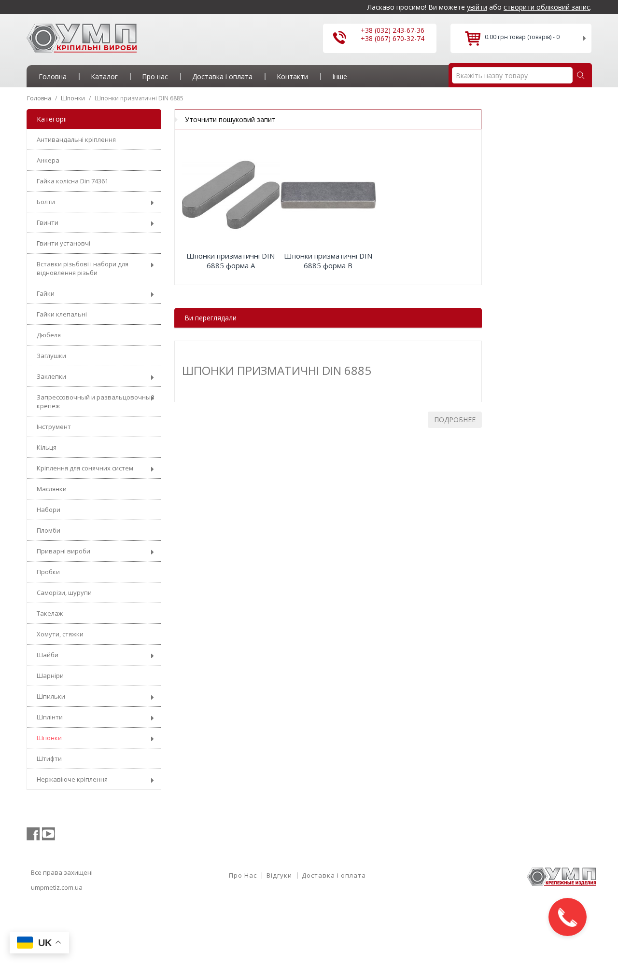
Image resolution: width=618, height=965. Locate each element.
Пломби (48, 530)
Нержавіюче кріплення (72, 779)
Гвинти (47, 222)
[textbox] (512, 75)
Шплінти (50, 717)
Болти (46, 201)
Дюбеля (49, 335)
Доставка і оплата (334, 875)
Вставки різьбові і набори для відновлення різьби (82, 268)
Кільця (46, 447)
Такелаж (50, 613)
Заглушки (51, 355)
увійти (477, 7)
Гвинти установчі (63, 243)
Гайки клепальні (62, 314)
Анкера (48, 160)
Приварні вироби (63, 551)
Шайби (47, 654)
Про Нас (243, 875)
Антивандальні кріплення (76, 139)
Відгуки (279, 875)
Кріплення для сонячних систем (85, 468)
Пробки (48, 571)
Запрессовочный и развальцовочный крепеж (95, 401)
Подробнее (455, 419)
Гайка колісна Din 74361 (72, 181)
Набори (48, 509)
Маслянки (52, 488)
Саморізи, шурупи (64, 592)
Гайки (46, 293)
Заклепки (51, 376)
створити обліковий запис (547, 7)
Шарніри (50, 675)
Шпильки (51, 696)
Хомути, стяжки (60, 634)
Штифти (49, 758)
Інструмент (54, 426)
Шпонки (49, 737)
